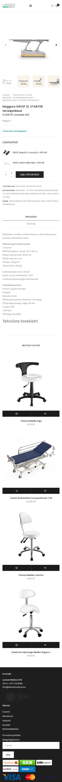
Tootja (31, 223)
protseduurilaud (31, 201)
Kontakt (6, 724)
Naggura (6, 120)
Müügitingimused (10, 739)
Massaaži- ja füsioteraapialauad (17, 97)
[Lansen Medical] (8, 6)
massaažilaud (15, 201)
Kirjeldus (31, 216)
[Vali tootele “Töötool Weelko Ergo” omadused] (16, 414)
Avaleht (6, 95)
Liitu (8, 754)
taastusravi (52, 201)
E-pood (6, 711)
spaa (43, 201)
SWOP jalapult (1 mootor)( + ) (30, 152)
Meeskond (7, 716)
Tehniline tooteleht (20, 321)
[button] (56, 45)
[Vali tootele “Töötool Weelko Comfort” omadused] (16, 568)
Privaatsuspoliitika (11, 735)
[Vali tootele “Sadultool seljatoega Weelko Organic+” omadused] (16, 645)
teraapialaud (8, 204)
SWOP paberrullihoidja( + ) (28, 162)
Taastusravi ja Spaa (22, 95)
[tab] (31, 216)
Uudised (6, 720)
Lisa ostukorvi (29, 174)
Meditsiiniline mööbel (35, 193)
